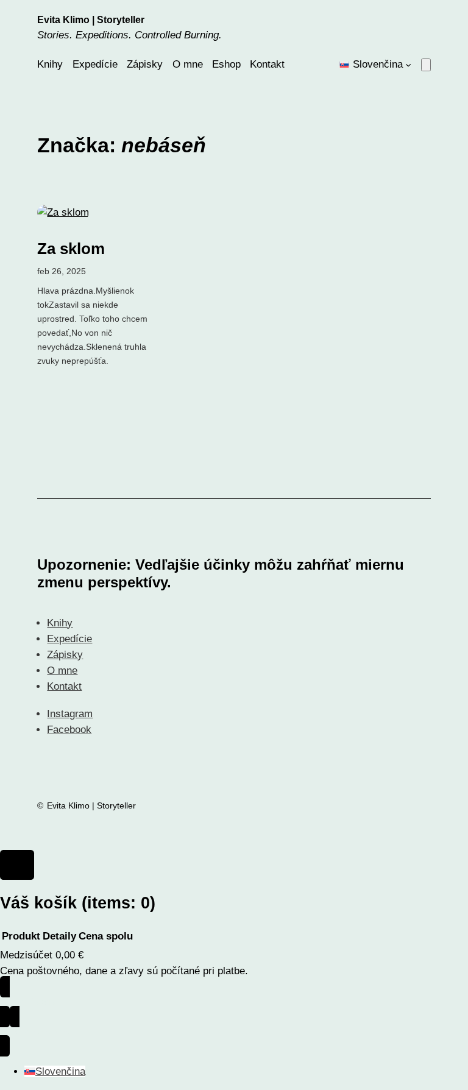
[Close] (17, 865)
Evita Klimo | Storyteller (90, 19)
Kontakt (64, 686)
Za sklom (71, 248)
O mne (62, 670)
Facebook (69, 729)
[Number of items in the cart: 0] (426, 64)
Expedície (69, 639)
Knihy (60, 623)
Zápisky (65, 654)
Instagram (70, 714)
